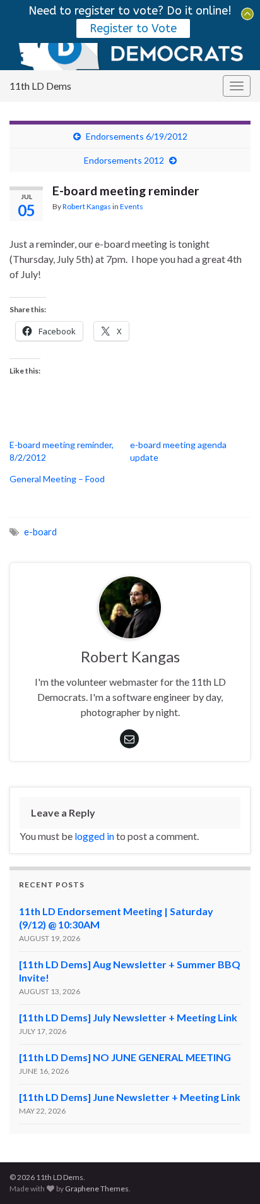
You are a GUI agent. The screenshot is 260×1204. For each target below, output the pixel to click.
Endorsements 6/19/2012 (136, 136)
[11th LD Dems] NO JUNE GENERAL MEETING (125, 1057)
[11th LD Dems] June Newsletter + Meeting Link (129, 1097)
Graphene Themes (97, 1188)
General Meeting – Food (57, 478)
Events (131, 206)
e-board (40, 531)
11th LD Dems (40, 86)
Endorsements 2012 (124, 160)
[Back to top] (231, 1175)
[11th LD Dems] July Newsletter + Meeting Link (128, 1017)
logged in (94, 836)
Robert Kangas (86, 206)
